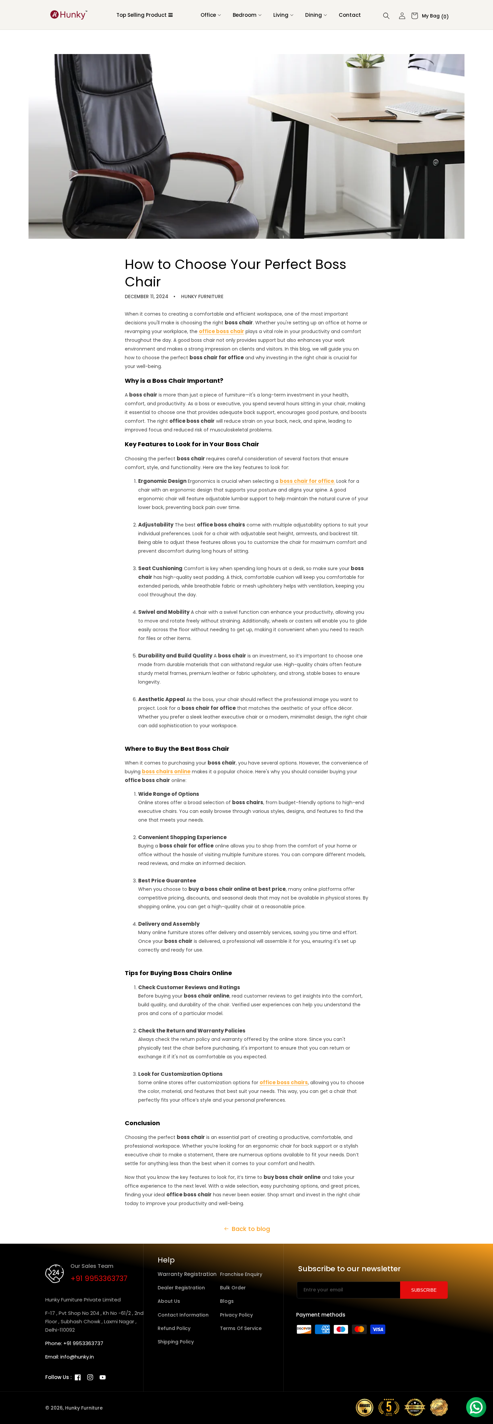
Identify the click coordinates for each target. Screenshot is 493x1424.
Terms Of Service (241, 1328)
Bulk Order (233, 1287)
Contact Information (183, 1315)
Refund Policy (174, 1328)
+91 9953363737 (98, 1278)
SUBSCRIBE (424, 1290)
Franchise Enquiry (241, 1274)
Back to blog (251, 1229)
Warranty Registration (187, 1274)
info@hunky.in (77, 1356)
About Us (169, 1301)
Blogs (227, 1301)
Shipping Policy (176, 1341)
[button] (209, 15)
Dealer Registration (181, 1287)
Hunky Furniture (84, 1408)
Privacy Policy (236, 1315)
